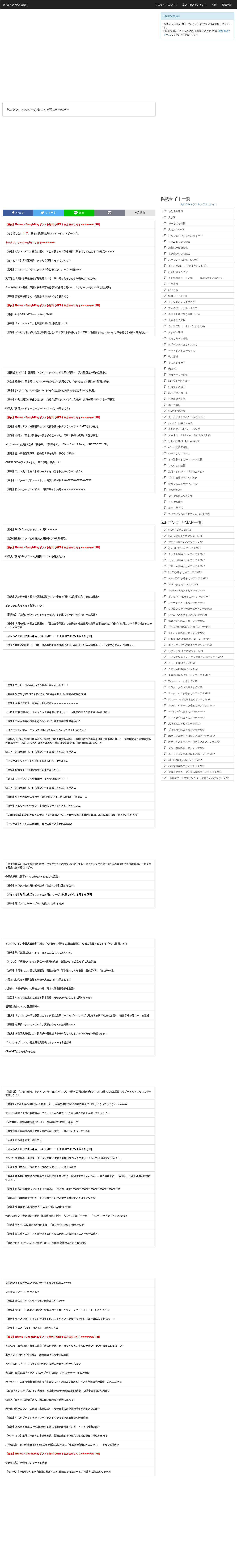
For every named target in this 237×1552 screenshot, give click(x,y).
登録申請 (227, 4)
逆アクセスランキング (194, 4)
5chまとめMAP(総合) (15, 4)
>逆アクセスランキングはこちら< (197, 204)
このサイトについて (166, 4)
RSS (214, 4)
